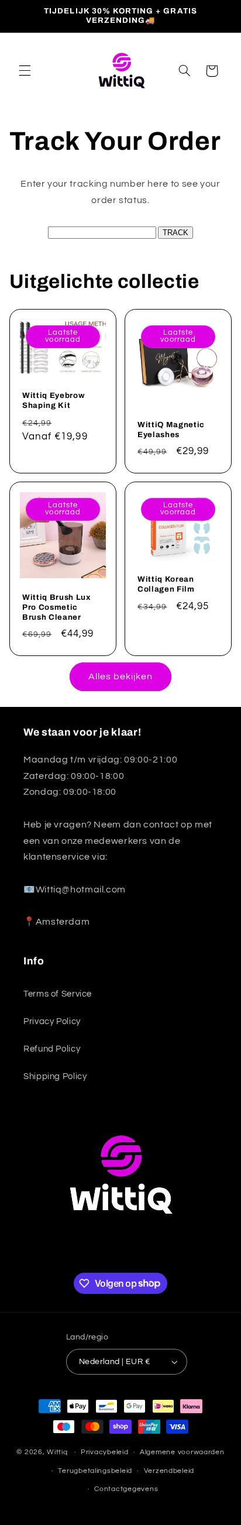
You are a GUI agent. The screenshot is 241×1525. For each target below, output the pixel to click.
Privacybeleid (105, 1452)
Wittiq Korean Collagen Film (166, 584)
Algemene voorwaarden (182, 1452)
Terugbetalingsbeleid (95, 1471)
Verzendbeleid (169, 1471)
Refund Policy (51, 1049)
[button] (24, 70)
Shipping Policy (55, 1076)
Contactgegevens (126, 1489)
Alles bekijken (120, 676)
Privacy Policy (52, 1021)
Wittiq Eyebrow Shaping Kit (53, 400)
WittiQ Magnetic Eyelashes (171, 429)
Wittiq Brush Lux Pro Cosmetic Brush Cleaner (56, 607)
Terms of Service (57, 994)
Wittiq (57, 1452)
